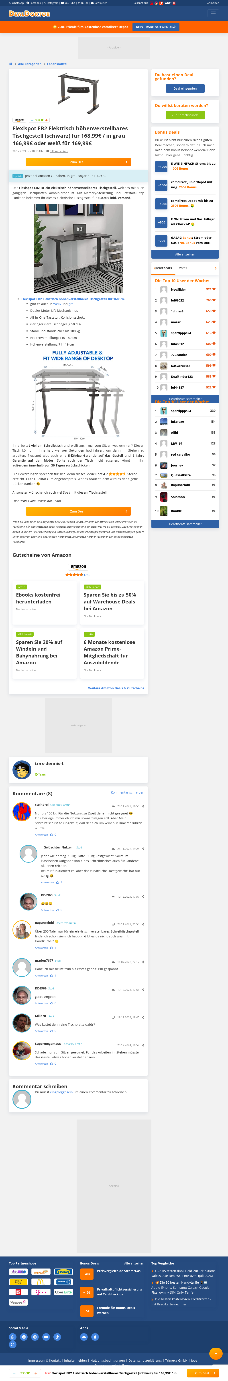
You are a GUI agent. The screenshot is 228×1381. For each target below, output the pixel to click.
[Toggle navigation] (213, 13)
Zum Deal (77, 162)
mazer (176, 322)
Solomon (178, 497)
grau (72, 304)
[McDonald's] (41, 1282)
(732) (87, 575)
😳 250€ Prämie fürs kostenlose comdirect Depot (90, 27)
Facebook (35, 2)
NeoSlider (178, 289)
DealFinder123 (182, 376)
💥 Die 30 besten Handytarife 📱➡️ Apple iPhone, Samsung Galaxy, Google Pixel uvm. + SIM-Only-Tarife (180, 1287)
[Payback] (63, 1282)
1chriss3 (177, 311)
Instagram (52, 2)
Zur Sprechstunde (185, 115)
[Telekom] (41, 1292)
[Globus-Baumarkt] (41, 1271)
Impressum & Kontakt (44, 1360)
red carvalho (180, 454)
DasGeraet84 (180, 366)
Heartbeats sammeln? (185, 399)
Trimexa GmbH (176, 1360)
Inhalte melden (75, 1360)
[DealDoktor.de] (29, 13)
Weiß (57, 304)
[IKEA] (63, 1271)
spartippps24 (181, 333)
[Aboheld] (18, 1271)
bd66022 (177, 300)
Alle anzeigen (185, 254)
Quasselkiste (181, 475)
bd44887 (177, 387)
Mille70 (44, 1016)
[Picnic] (18, 1292)
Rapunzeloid (55, 923)
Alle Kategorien (29, 64)
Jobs (194, 1360)
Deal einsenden (185, 88)
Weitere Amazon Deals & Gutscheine (116, 688)
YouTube (70, 2)
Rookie (176, 511)
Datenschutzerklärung (145, 1360)
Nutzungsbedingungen (107, 1360)
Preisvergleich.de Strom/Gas (118, 1271)
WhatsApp (18, 2)
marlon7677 (48, 960)
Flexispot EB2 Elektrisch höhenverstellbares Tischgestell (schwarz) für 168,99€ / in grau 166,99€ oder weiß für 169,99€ (111, 1373)
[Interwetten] (18, 1282)
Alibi (174, 432)
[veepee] (18, 1302)
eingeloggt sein (61, 1092)
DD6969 (51, 895)
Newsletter (100, 2)
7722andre (179, 355)
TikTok (84, 2)
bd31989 (177, 422)
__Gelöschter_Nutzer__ (62, 847)
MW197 (176, 443)
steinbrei (52, 804)
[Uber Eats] (63, 1292)
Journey (177, 465)
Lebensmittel (57, 64)
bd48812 (177, 344)
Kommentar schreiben (127, 792)
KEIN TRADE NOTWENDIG (155, 27)
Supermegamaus (58, 1043)
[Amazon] (19, 120)
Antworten (41, 834)
